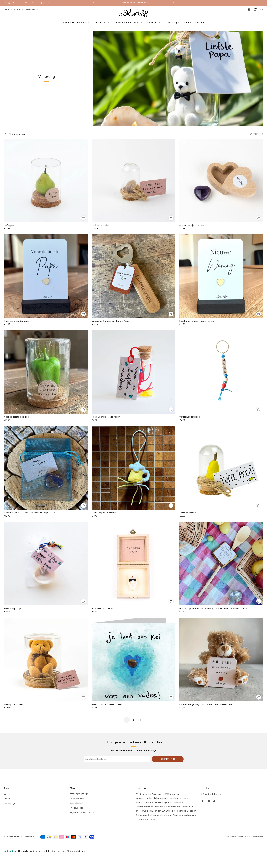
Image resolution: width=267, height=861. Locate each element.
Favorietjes (174, 22)
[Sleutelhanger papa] (221, 372)
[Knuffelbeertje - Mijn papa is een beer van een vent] (221, 659)
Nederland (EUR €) (13, 9)
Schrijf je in (168, 759)
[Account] (249, 9)
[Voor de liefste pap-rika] (46, 372)
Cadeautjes (100, 22)
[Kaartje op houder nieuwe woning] (221, 276)
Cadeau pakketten (194, 22)
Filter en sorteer (17, 134)
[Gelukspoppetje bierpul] (133, 468)
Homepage (10, 803)
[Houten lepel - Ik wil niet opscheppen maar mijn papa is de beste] (221, 563)
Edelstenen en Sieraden (126, 22)
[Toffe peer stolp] (221, 468)
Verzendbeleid (77, 798)
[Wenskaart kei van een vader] (133, 659)
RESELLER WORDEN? (79, 794)
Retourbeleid (76, 803)
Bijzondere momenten (75, 22)
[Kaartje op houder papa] (46, 276)
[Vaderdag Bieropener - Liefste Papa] (133, 276)
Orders (7, 794)
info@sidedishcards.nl (47, 3)
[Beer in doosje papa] (133, 563)
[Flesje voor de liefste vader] (133, 372)
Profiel (7, 798)
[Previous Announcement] (93, 3)
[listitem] (133, 2)
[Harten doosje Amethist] (221, 180)
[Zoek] (261, 9)
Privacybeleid (76, 808)
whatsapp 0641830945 (26, 3)
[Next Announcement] (173, 3)
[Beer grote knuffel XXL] (46, 659)
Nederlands (31, 9)
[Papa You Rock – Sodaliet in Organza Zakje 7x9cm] (46, 468)
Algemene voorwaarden (82, 812)
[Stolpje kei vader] (133, 180)
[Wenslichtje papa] (46, 563)
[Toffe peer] (46, 180)
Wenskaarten (153, 22)
